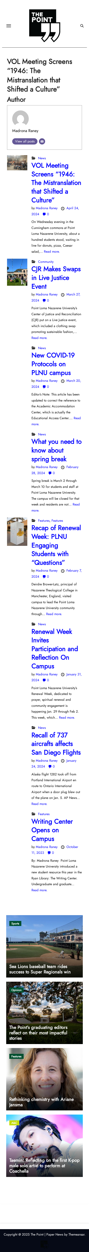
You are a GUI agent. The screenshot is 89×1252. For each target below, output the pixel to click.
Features (43, 520)
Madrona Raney (25, 130)
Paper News (54, 1234)
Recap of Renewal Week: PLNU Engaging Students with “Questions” (56, 545)
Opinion (16, 990)
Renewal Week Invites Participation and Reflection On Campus (54, 649)
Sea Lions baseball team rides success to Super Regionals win (40, 969)
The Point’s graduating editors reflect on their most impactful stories (38, 1033)
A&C (14, 1123)
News (42, 158)
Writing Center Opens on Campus (52, 830)
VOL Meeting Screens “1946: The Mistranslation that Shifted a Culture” (56, 183)
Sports (15, 923)
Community (46, 261)
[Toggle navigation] (8, 25)
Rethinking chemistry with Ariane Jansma (41, 1102)
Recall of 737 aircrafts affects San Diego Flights (56, 743)
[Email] (42, 141)
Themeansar (76, 1234)
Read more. (52, 251)
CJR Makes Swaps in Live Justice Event (56, 277)
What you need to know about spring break (56, 450)
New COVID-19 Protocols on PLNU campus (53, 363)
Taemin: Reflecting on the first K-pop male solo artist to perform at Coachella (44, 1165)
